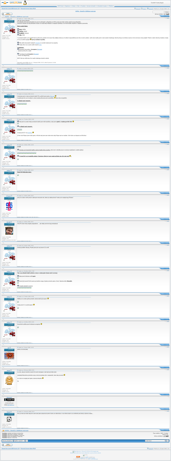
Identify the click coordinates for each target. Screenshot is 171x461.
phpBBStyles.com (83, 458)
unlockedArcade (94, 459)
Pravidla (83, 6)
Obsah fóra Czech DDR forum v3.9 (10, 8)
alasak (8, 370)
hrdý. (40, 45)
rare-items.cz (10, 405)
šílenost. (52, 96)
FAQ (78, 6)
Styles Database (91, 458)
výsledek (37, 43)
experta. (30, 132)
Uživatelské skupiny (102, 6)
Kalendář (151, 8)
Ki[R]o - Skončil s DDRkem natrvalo (16, 430)
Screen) (40, 49)
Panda (8, 412)
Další (167, 14)
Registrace (67, 6)
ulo (8, 347)
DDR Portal (60, 6)
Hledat (73, 6)
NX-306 (8, 222)
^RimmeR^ (9, 397)
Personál (138, 8)
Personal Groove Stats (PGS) (28, 8)
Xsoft (89, 459)
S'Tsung (8, 196)
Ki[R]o (8, 19)
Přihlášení (111, 6)
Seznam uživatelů (91, 6)
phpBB (86, 457)
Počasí (144, 8)
